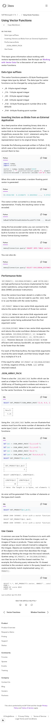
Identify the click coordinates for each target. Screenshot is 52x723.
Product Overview (8, 628)
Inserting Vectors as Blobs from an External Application (26, 39)
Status (4, 645)
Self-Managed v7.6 (8, 15)
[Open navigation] (46, 6)
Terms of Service (28, 708)
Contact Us (5, 682)
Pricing (4, 636)
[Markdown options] (4, 25)
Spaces (4, 661)
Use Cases (8, 49)
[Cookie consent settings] (3, 720)
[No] (26, 605)
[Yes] (20, 605)
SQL (4, 397)
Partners (4, 695)
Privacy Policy (23, 716)
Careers (4, 691)
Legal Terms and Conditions (26, 719)
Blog (3, 686)
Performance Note (11, 42)
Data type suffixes (11, 35)
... (19, 15)
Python (5, 158)
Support (4, 641)
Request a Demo (7, 632)
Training (4, 670)
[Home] (8, 6)
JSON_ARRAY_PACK (14, 46)
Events (4, 666)
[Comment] (32, 605)
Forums (4, 657)
